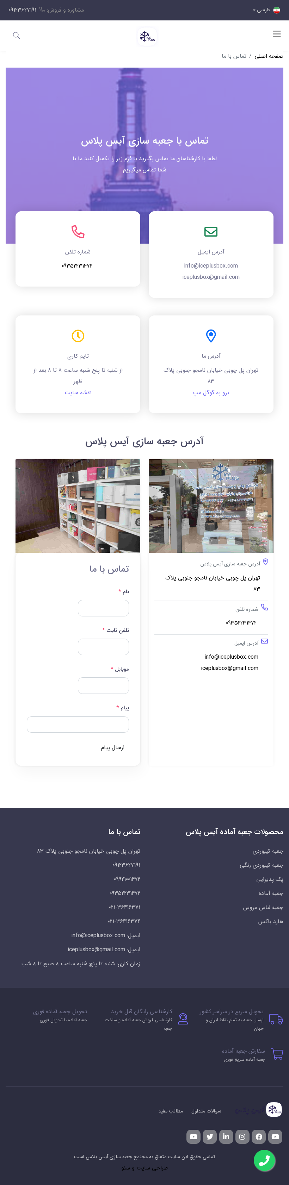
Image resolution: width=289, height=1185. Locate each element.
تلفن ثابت (115, 630)
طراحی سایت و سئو (144, 1168)
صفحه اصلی (268, 56)
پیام (122, 708)
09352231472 (78, 266)
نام (123, 592)
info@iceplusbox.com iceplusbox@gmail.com (229, 663)
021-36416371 (124, 907)
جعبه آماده (271, 893)
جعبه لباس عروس (263, 907)
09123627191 (22, 10)
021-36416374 (124, 921)
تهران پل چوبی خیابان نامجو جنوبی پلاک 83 (212, 583)
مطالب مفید (170, 1111)
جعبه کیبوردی (268, 851)
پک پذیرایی (269, 879)
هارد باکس (270, 921)
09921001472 (127, 879)
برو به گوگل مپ (211, 392)
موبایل (120, 669)
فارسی (263, 10)
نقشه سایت (78, 392)
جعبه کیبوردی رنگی (261, 865)
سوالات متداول (206, 1111)
